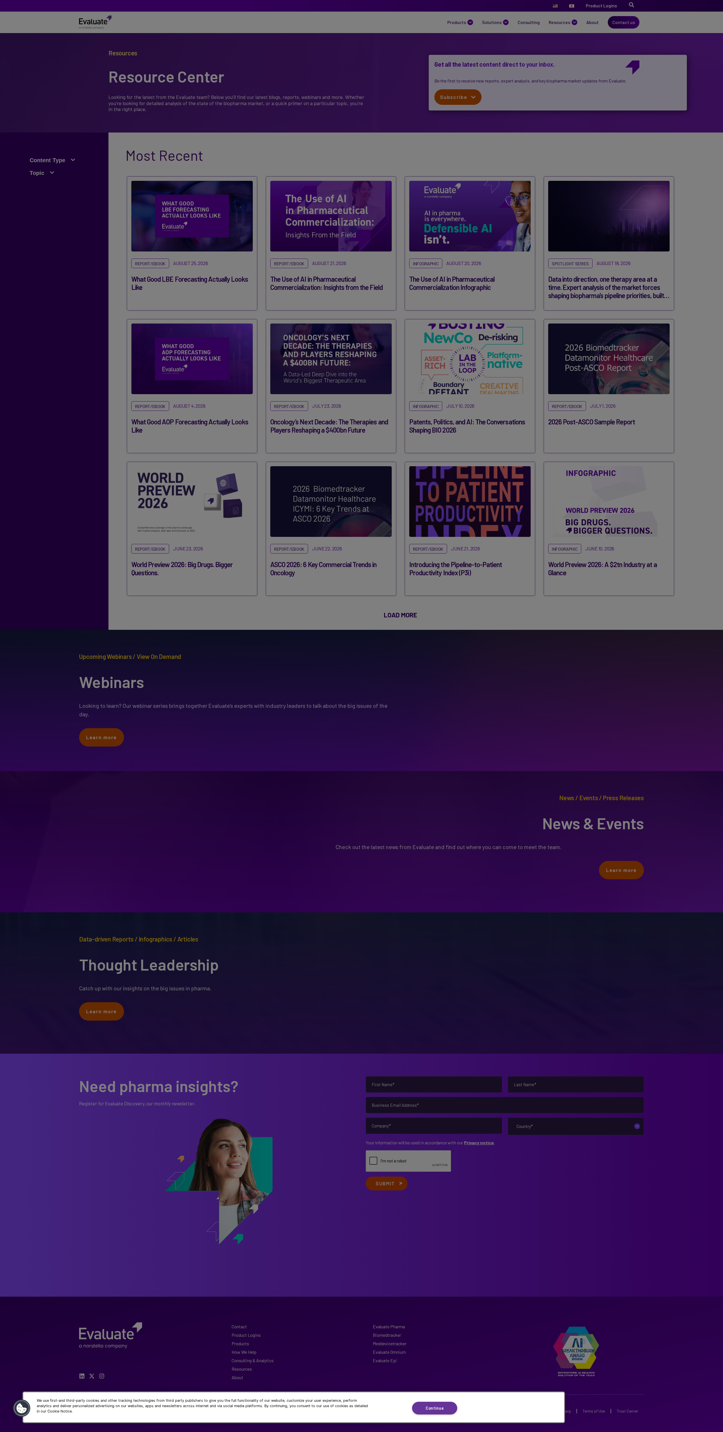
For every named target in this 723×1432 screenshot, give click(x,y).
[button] (22, 1408)
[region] (294, 1407)
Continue (435, 1408)
